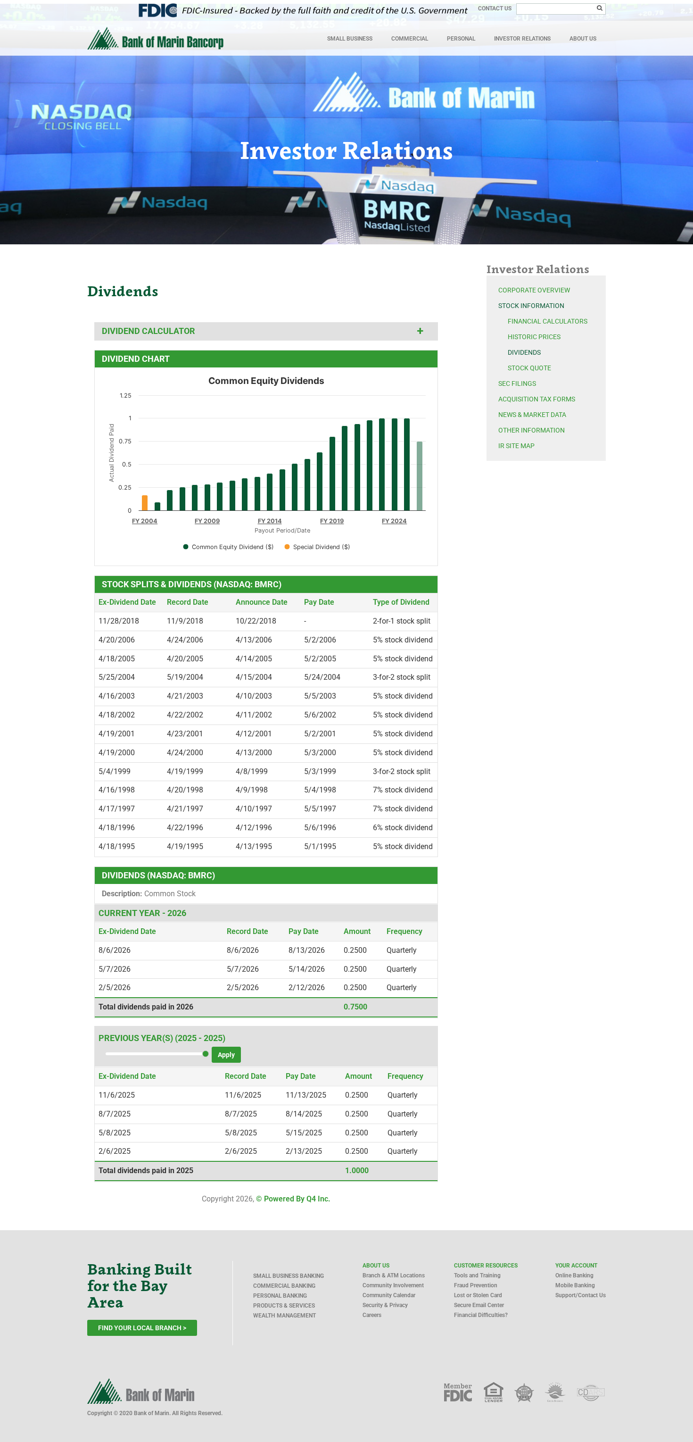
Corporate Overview (534, 290)
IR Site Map (516, 446)
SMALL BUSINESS (349, 38)
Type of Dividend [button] (401, 602)
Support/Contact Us (580, 1295)
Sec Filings (517, 383)
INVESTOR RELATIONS (522, 38)
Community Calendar (389, 1295)
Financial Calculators (547, 321)
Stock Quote (529, 368)
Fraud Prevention (475, 1285)
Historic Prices (534, 337)
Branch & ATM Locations (394, 1275)
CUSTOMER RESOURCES (486, 1265)
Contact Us (495, 8)
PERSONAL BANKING (280, 1295)
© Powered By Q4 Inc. (293, 1198)
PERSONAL (461, 38)
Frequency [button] (404, 931)
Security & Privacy (385, 1305)
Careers (372, 1315)
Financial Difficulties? (481, 1315)
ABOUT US (582, 38)
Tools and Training (477, 1275)
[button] (420, 331)
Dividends (524, 352)
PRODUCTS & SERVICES (284, 1305)
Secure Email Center (479, 1305)
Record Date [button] (187, 602)
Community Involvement (393, 1285)
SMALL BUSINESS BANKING (288, 1276)
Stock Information (531, 305)
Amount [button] (357, 931)
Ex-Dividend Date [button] (127, 602)
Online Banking (574, 1275)
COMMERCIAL (409, 38)
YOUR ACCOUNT (576, 1265)
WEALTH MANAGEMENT (284, 1315)
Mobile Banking (575, 1285)
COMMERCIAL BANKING (284, 1286)
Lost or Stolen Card (478, 1295)
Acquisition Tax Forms (536, 399)
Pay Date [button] (319, 602)
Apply (226, 1055)
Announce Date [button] (262, 602)
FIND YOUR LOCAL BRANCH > (142, 1328)
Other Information (531, 430)
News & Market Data (532, 414)
